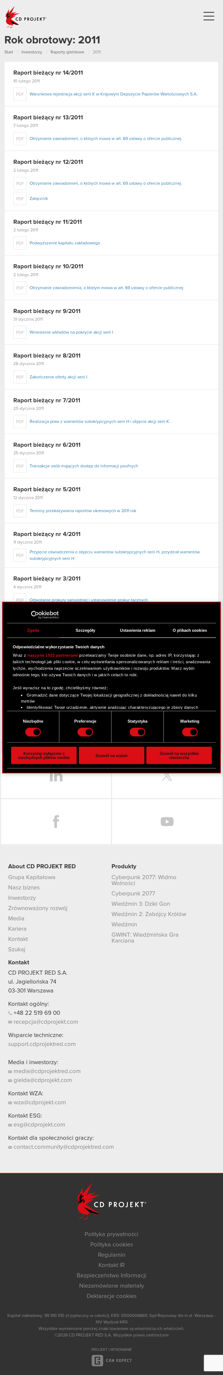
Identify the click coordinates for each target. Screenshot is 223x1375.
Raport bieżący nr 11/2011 (47, 222)
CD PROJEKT (26, 17)
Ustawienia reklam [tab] (137, 630)
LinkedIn (56, 775)
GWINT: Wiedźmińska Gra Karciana (145, 938)
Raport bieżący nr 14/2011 (48, 73)
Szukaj (16, 950)
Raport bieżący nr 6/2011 (46, 445)
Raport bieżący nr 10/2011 (48, 267)
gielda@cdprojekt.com (42, 1080)
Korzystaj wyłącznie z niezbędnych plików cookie (44, 755)
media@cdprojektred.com (46, 1071)
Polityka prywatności (111, 1234)
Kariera (17, 929)
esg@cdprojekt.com (38, 1125)
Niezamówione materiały (111, 1286)
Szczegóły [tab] (85, 630)
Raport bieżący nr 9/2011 (46, 311)
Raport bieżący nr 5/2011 (46, 490)
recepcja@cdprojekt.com (45, 1022)
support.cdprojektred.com (42, 1044)
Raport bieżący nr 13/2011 (48, 118)
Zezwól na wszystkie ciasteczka (179, 755)
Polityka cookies (111, 1245)
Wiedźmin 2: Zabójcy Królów (149, 914)
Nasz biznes (24, 888)
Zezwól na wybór (111, 755)
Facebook (56, 821)
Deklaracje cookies (112, 1296)
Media (16, 919)
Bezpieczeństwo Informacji (111, 1276)
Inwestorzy (22, 898)
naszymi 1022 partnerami (52, 655)
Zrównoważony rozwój (37, 908)
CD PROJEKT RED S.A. (37, 973)
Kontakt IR (111, 1265)
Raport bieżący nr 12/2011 (48, 162)
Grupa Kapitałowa (31, 877)
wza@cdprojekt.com (39, 1103)
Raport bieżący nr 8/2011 (46, 356)
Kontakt (18, 939)
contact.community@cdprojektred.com (63, 1147)
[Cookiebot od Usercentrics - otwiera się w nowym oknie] (35, 615)
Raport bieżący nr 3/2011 (46, 579)
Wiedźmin (124, 925)
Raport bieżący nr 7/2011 (46, 401)
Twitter (167, 775)
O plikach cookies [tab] (190, 630)
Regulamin (111, 1255)
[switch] (85, 732)
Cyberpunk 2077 (133, 894)
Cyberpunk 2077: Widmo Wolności (144, 880)
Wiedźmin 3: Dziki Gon (141, 904)
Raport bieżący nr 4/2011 (46, 534)
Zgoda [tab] (33, 630)
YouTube (167, 821)
